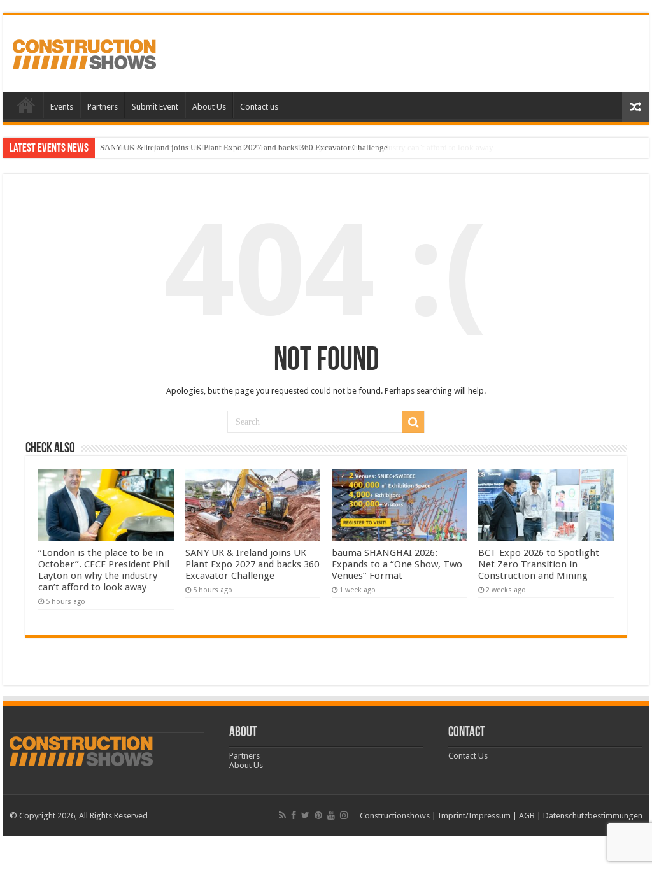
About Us (209, 106)
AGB (527, 815)
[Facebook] (293, 815)
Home (26, 105)
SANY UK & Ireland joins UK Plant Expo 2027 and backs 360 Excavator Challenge (244, 147)
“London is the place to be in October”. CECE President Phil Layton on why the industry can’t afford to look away (103, 570)
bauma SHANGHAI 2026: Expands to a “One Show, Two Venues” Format (397, 564)
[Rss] (282, 815)
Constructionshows (395, 815)
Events (61, 106)
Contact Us (468, 755)
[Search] (413, 422)
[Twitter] (305, 815)
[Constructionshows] (84, 52)
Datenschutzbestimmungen (592, 815)
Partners (102, 106)
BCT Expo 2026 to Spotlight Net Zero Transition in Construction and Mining (538, 564)
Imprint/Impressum (474, 815)
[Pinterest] (318, 815)
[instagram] (344, 815)
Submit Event (155, 106)
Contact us (259, 106)
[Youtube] (331, 815)
